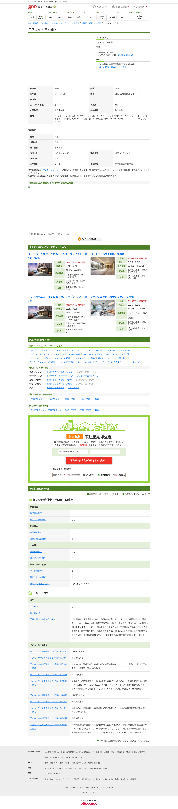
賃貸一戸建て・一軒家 (67, 763)
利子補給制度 (36, 513)
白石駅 (98, 23)
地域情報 (45, 23)
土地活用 (57, 774)
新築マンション (50, 768)
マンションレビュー (51, 170)
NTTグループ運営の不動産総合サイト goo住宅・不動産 (47, 2)
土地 (91, 768)
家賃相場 (97, 763)
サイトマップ (101, 788)
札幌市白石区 (87, 23)
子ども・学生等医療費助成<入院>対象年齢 (48, 695)
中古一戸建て (83, 768)
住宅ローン (107, 768)
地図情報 (133, 779)
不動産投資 (98, 768)
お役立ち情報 (33, 778)
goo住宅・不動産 (34, 751)
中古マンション (62, 768)
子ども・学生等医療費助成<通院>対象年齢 (48, 651)
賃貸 (46, 763)
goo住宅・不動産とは (52, 752)
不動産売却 (48, 774)
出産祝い (34, 606)
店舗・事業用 (54, 763)
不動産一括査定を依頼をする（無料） (89, 460)
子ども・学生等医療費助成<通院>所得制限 (48, 675)
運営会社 (110, 788)
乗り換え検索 (124, 55)
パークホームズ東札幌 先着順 (107, 254)
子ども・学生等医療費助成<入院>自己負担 (48, 702)
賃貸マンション (81, 763)
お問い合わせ (90, 788)
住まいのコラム (108, 779)
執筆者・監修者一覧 (121, 779)
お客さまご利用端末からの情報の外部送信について (77, 752)
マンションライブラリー (61, 23)
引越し (52, 779)
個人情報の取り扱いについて (54, 757)
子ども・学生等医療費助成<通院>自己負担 (48, 658)
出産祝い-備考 (36, 613)
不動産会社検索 (79, 779)
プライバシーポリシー (71, 788)
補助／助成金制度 (38, 520)
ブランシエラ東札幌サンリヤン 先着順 (112, 296)
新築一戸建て (73, 768)
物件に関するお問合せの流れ (105, 752)
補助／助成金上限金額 (40, 584)
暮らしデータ (89, 779)
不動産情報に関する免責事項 (135, 752)
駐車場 (90, 763)
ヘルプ (82, 788)
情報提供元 (120, 752)
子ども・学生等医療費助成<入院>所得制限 (48, 718)
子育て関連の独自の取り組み (42, 619)
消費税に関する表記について (75, 757)
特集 (46, 779)
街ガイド (99, 779)
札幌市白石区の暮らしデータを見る (112, 67)
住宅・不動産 (33, 23)
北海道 (76, 23)
